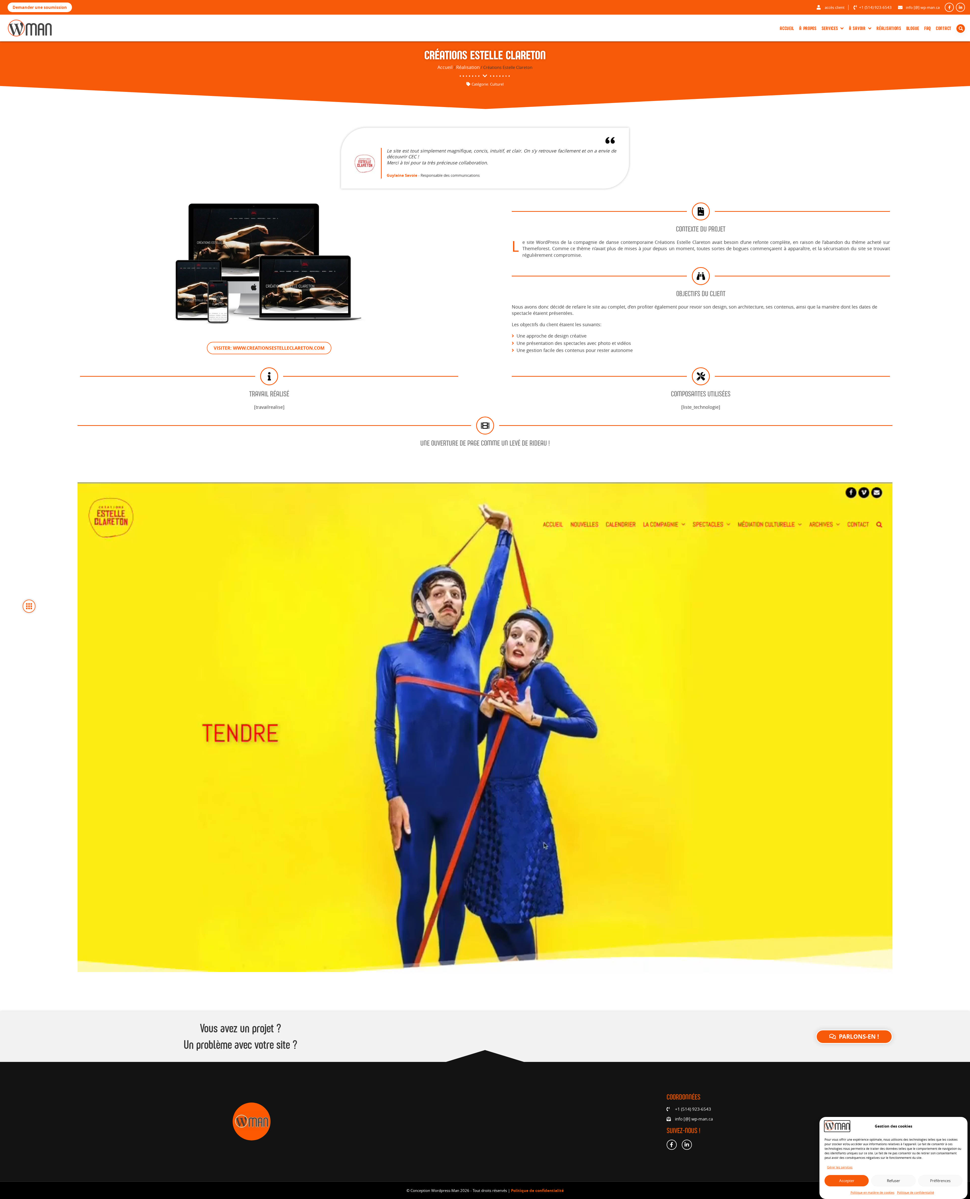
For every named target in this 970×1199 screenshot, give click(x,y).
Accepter (846, 1180)
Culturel (497, 84)
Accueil (787, 28)
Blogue (912, 28)
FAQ (927, 28)
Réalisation (468, 67)
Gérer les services (840, 1167)
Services (830, 28)
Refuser (893, 1180)
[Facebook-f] (949, 7)
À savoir (857, 28)
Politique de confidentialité (915, 1192)
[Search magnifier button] (961, 28)
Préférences (940, 1180)
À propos (808, 28)
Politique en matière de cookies (872, 1192)
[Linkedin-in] (960, 7)
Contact (943, 28)
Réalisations (889, 28)
